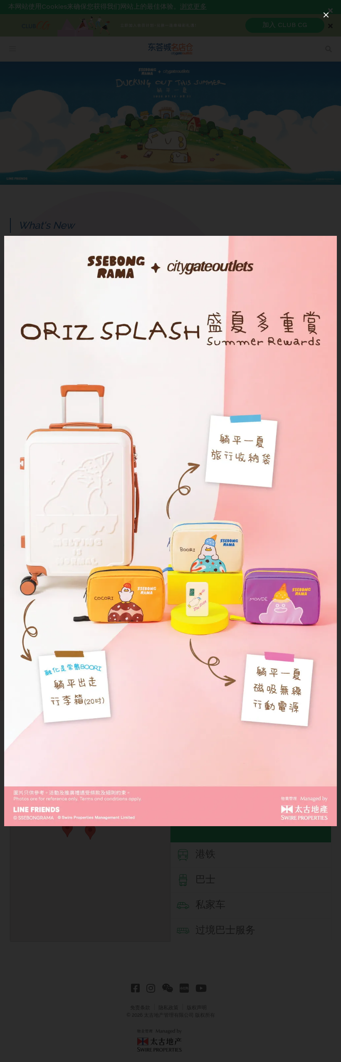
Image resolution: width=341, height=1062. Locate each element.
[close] (326, 15)
